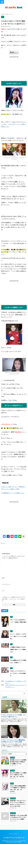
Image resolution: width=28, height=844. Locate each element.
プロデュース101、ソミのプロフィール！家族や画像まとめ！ (13, 124)
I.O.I (4, 543)
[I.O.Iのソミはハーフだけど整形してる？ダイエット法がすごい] (16, 536)
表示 (16, 52)
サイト (3, 590)
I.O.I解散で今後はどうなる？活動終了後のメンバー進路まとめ (18, 649)
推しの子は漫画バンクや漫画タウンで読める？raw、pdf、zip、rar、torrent (18, 774)
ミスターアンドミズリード (14, 838)
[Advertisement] (14, 68)
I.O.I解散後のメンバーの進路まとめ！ (13, 493)
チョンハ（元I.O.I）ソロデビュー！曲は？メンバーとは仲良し (18, 636)
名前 (3, 578)
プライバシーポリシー (14, 833)
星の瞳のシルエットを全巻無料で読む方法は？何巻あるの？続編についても (18, 761)
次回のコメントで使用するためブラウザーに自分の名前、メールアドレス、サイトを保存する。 (13, 599)
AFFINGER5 (18, 841)
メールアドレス (6, 584)
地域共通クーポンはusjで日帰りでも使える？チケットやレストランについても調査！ (18, 817)
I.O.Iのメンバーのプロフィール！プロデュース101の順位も (18, 673)
